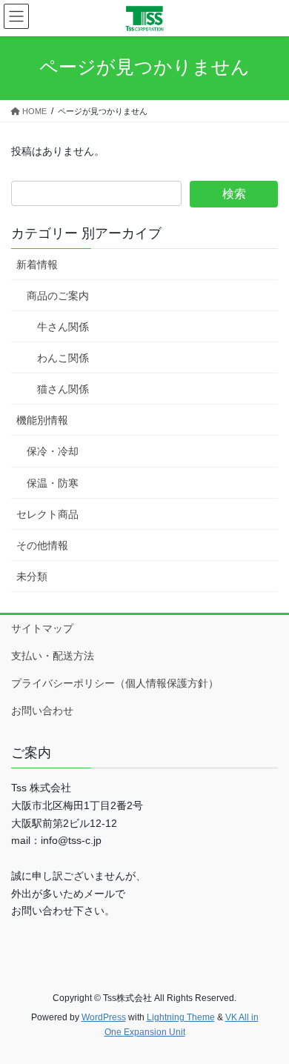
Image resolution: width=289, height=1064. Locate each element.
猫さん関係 (63, 389)
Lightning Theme (181, 1017)
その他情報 (42, 545)
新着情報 (37, 264)
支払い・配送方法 (52, 656)
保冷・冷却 (53, 451)
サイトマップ (42, 628)
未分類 (31, 576)
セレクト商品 (47, 514)
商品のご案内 (58, 296)
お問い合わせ (42, 710)
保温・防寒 (53, 483)
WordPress (104, 1017)
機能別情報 (42, 420)
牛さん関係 (63, 327)
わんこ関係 (63, 358)
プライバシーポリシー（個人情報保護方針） (115, 683)
